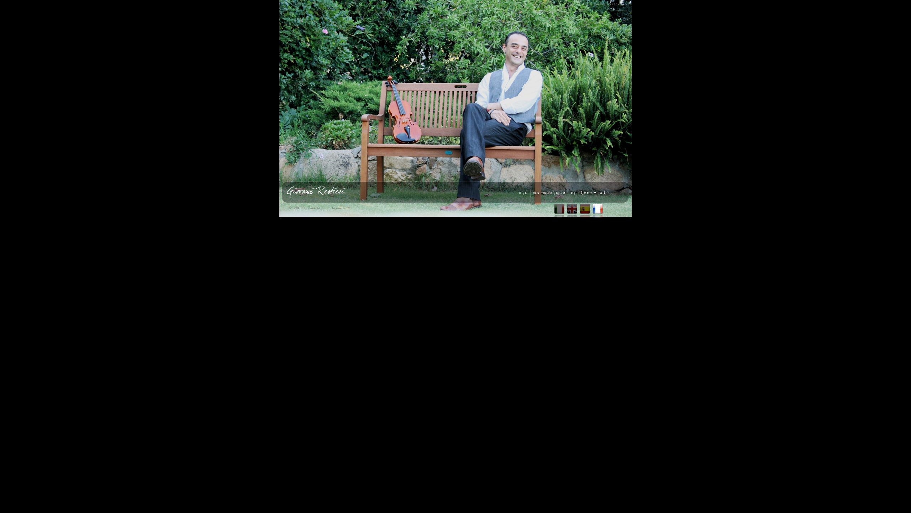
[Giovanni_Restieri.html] (559, 212)
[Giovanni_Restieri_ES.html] (585, 212)
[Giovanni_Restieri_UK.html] (572, 212)
